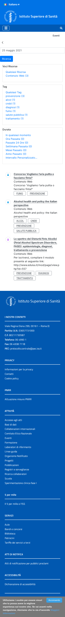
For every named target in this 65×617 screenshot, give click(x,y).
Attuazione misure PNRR (18, 399)
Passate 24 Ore (17, 142)
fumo (11, 111)
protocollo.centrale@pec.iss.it (26, 348)
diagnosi (13, 107)
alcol (10, 99)
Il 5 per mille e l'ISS (15, 504)
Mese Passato (16, 150)
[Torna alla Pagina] (2, 42)
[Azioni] (5, 5)
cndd (10, 103)
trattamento (15, 118)
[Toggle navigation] (6, 28)
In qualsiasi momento (18, 135)
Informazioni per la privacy (19, 369)
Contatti (9, 374)
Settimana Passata (19, 146)
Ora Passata (15, 138)
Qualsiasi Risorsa (16, 71)
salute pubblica (17, 114)
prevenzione (15, 96)
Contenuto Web (17, 75)
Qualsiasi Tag (13, 92)
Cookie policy (12, 378)
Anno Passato (16, 153)
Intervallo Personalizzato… (21, 157)
